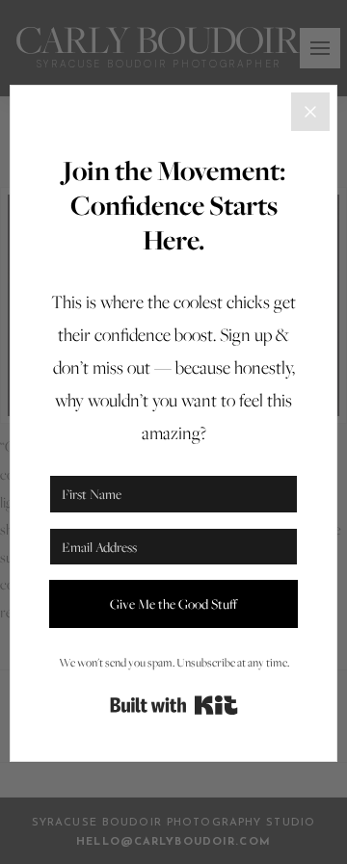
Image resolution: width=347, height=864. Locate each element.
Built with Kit (174, 705)
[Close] (310, 111)
